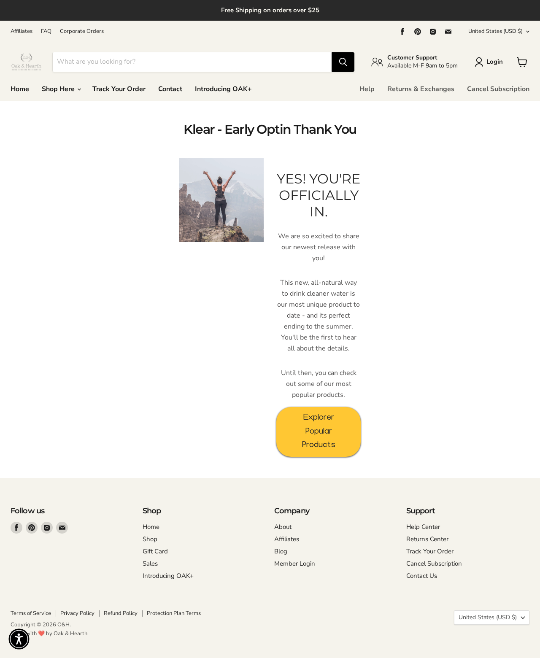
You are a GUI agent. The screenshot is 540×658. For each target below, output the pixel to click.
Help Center (423, 527)
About (283, 527)
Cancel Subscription (498, 89)
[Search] (343, 62)
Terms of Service (31, 613)
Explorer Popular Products (318, 431)
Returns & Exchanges (420, 89)
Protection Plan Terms (174, 613)
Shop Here (59, 89)
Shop (150, 539)
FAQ (46, 31)
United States (495, 31)
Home (20, 89)
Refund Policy (121, 613)
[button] (19, 639)
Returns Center (427, 539)
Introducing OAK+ (223, 89)
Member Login (294, 563)
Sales (150, 563)
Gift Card (155, 551)
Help (367, 89)
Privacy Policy (77, 613)
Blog (280, 551)
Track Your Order (119, 89)
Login (494, 61)
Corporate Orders (82, 31)
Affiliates (21, 31)
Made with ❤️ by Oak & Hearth (49, 633)
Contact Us (421, 576)
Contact (170, 89)
